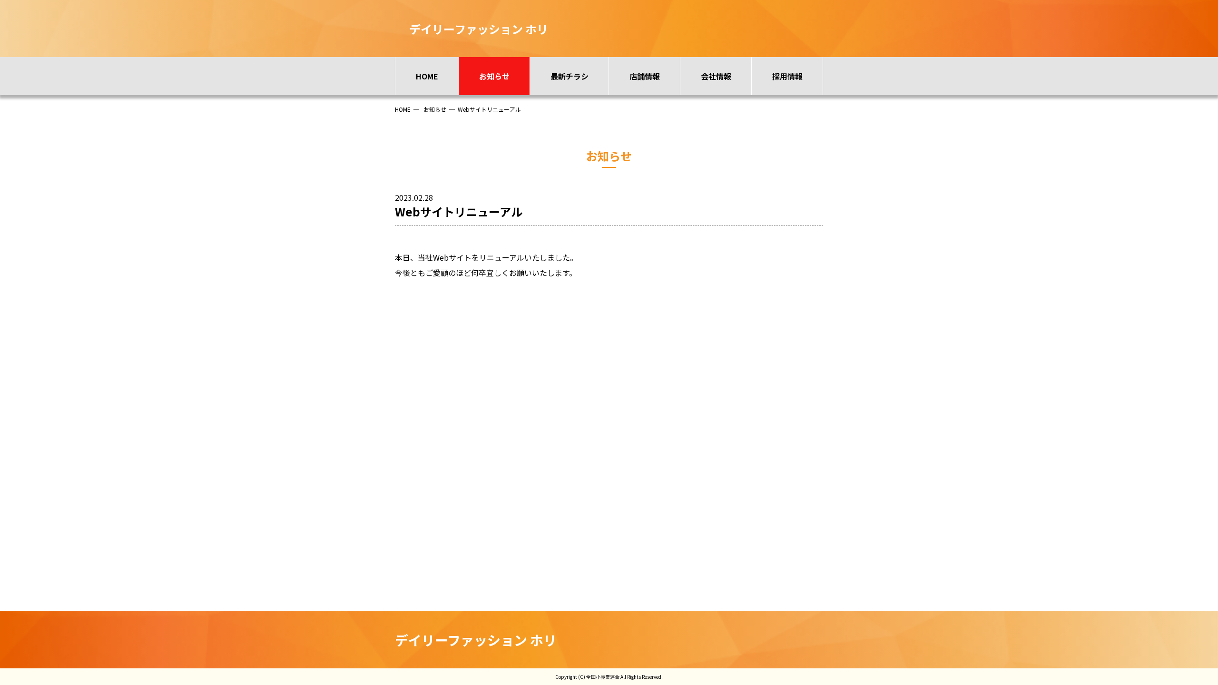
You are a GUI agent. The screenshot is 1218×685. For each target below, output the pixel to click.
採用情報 (787, 76)
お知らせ (494, 76)
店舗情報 (644, 76)
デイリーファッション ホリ (476, 639)
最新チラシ (569, 76)
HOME (427, 76)
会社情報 (716, 76)
